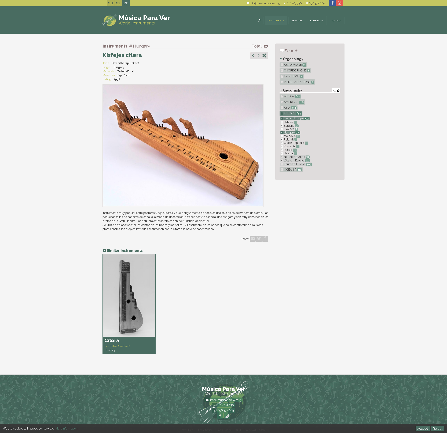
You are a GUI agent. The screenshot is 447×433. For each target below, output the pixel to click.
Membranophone (298, 82)
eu (110, 2)
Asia (289, 107)
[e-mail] (253, 239)
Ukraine (290, 153)
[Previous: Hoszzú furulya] (253, 56)
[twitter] (259, 239)
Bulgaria (290, 125)
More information (66, 428)
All (335, 90)
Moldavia (291, 136)
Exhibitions (317, 20)
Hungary (291, 132)
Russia (289, 149)
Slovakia (290, 129)
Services (297, 20)
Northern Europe (296, 156)
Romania (291, 146)
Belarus (289, 122)
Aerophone (294, 64)
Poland (290, 139)
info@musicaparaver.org (264, 3)
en (125, 2)
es (118, 2)
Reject (437, 428)
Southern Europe (297, 164)
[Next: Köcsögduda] (258, 56)
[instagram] (339, 3)
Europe (292, 113)
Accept (422, 428)
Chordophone (296, 70)
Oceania (292, 169)
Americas (293, 102)
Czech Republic (295, 143)
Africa (291, 96)
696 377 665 (316, 3)
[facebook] (332, 3)
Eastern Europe (296, 118)
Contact (336, 20)
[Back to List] (264, 56)
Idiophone (292, 76)
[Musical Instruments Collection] (259, 20)
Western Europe (296, 160)
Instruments (276, 20)
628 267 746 (294, 3)
